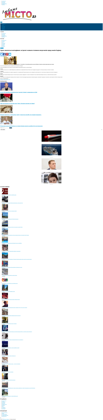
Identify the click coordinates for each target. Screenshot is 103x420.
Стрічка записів (4, 414)
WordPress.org (4, 416)
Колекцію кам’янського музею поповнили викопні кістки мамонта (12, 339)
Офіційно (3, 4)
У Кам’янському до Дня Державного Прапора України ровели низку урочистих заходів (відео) (17, 259)
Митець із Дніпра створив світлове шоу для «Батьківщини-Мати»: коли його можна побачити (17, 331)
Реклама (3, 28)
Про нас (3, 29)
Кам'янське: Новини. (6, 419)
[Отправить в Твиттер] (1, 55)
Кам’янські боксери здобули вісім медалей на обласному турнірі (12, 267)
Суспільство (4, 1)
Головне (3, 24)
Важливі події (4, 23)
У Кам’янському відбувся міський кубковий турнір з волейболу (12, 243)
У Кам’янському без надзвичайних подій (8, 291)
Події (3, 25)
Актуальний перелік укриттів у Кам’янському (9, 194)
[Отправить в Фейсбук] (4, 55)
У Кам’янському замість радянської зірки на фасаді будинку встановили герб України (15, 235)
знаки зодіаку (6, 79)
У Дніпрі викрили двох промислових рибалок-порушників (11, 251)
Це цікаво (3, 26)
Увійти (3, 413)
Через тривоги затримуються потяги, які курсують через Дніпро (12, 227)
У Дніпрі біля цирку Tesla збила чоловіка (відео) (9, 275)
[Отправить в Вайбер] (2, 56)
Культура (3, 34)
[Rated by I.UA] (2, 418)
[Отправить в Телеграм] (3, 56)
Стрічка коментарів (5, 415)
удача (9, 79)
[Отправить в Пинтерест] (7, 55)
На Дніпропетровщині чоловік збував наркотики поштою (11, 315)
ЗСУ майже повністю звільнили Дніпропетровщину (10, 219)
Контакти (3, 46)
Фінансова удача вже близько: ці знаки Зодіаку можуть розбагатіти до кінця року (21, 126)
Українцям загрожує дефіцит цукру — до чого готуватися (11, 363)
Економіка (3, 2)
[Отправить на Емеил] (10, 55)
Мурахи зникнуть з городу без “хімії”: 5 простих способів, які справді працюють (20, 114)
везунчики (2, 79)
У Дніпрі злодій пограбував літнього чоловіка (9, 323)
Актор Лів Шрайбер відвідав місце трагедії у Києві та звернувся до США (18, 92)
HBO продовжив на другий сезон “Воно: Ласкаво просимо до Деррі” (17, 103)
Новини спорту (4, 3)
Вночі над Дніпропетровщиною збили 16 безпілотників (11, 299)
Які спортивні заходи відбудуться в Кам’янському (10, 283)
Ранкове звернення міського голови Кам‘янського (10, 396)
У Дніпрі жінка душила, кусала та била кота (9, 355)
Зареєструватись (4, 412)
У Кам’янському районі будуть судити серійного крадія (10, 347)
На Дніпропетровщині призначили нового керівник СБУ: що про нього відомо (14, 307)
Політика (3, 27)
